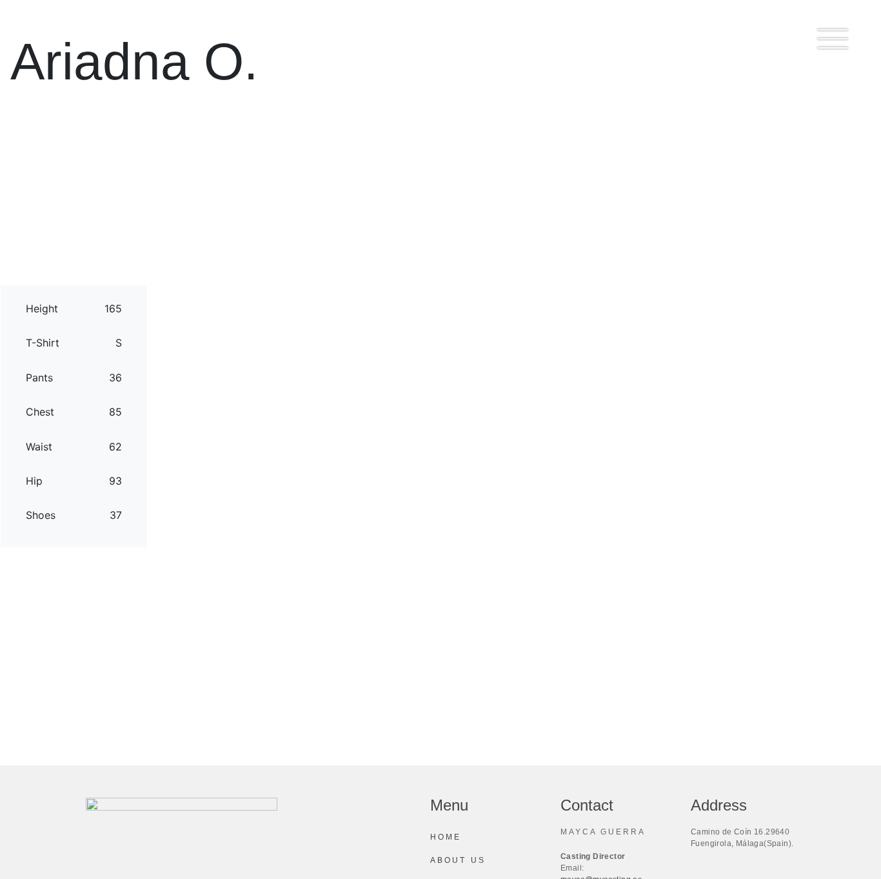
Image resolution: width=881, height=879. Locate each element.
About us (458, 860)
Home (445, 837)
